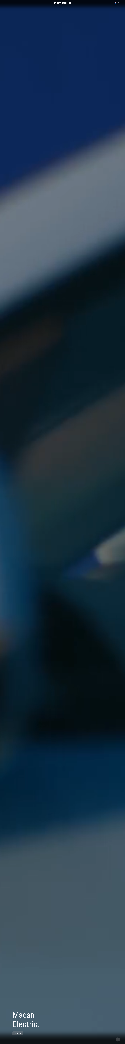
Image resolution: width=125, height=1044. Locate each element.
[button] (62, 1040)
